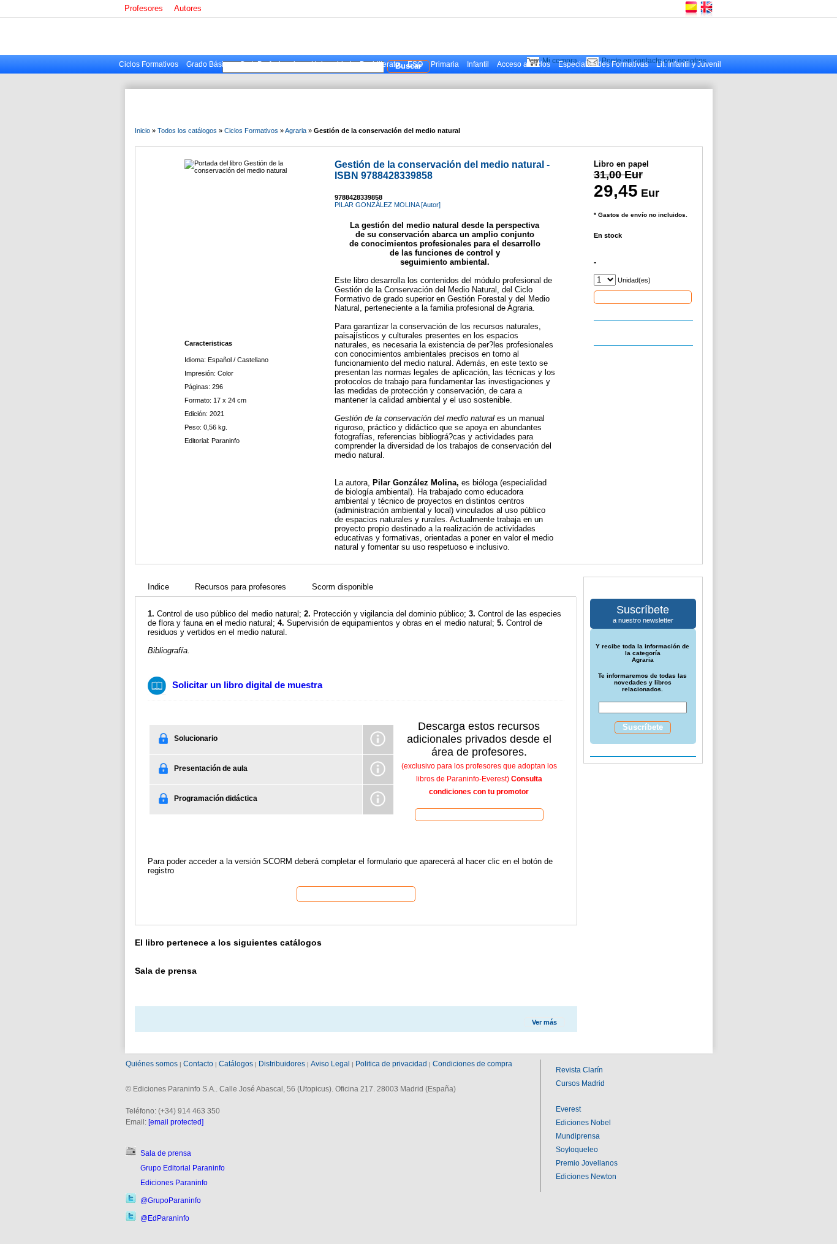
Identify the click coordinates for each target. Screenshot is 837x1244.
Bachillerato (380, 64)
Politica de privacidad (391, 1064)
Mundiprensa (578, 1136)
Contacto (198, 1064)
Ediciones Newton (586, 1176)
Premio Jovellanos (587, 1163)
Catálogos (236, 1064)
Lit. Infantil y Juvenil (688, 64)
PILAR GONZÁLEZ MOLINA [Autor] (388, 204)
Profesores (143, 8)
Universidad (331, 64)
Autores (188, 8)
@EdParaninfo (164, 1218)
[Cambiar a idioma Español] (690, 15)
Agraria (295, 130)
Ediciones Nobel (583, 1122)
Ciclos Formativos (148, 64)
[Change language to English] (706, 15)
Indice (158, 586)
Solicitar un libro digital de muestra (247, 685)
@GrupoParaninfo (170, 1200)
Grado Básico (209, 64)
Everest (568, 1109)
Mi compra (559, 60)
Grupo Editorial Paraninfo (182, 1168)
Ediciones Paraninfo (174, 1182)
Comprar (643, 297)
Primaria (445, 64)
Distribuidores (282, 1064)
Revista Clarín (579, 1070)
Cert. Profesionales (271, 64)
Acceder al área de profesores (479, 814)
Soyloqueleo (577, 1149)
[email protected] (175, 1122)
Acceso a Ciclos (523, 64)
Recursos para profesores (240, 586)
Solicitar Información (356, 893)
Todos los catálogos (187, 130)
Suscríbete (643, 727)
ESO (415, 64)
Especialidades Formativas (603, 64)
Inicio (142, 130)
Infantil (478, 64)
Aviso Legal (330, 1064)
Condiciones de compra (472, 1064)
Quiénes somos (152, 1064)
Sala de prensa (165, 1153)
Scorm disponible (342, 586)
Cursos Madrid (580, 1083)
